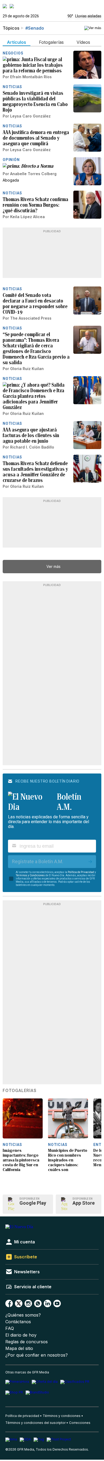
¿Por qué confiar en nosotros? (36, 1355)
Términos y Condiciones (30, 875)
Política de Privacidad (81, 872)
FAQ (9, 1328)
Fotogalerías (20, 1090)
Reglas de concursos (26, 1341)
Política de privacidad (22, 1416)
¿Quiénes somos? (23, 1315)
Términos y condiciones (62, 1416)
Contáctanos (18, 1321)
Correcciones (79, 1423)
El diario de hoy (21, 1335)
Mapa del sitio (19, 1348)
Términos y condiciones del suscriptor (35, 1423)
